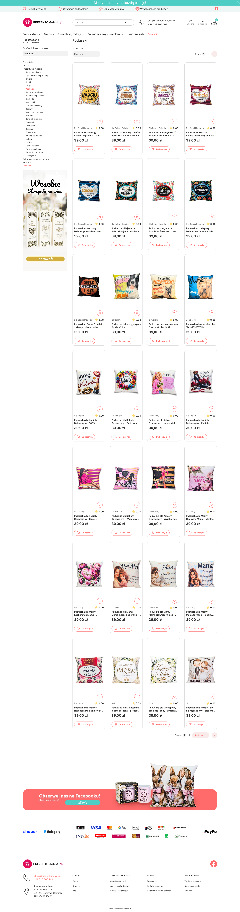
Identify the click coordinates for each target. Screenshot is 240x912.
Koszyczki (30, 125)
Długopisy (30, 85)
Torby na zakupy (33, 149)
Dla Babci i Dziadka (83, 128)
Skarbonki (30, 102)
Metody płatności (118, 881)
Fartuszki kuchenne (34, 152)
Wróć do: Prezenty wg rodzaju (37, 48)
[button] (131, 22)
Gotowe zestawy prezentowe (36, 159)
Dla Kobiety (79, 415)
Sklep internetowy (120, 908)
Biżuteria (29, 115)
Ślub (114, 703)
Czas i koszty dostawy (120, 886)
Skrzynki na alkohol (34, 92)
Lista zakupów (32, 145)
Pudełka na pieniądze (35, 95)
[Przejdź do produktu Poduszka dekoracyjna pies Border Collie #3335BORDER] (126, 286)
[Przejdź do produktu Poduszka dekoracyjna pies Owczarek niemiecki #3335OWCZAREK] (163, 286)
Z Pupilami (116, 320)
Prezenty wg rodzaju (32, 69)
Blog (74, 890)
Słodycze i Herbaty (34, 112)
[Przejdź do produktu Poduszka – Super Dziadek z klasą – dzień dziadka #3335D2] (89, 286)
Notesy (29, 139)
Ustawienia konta (192, 886)
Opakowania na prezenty (37, 75)
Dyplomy (30, 142)
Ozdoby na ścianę (34, 105)
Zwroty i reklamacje (119, 890)
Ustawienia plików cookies (159, 890)
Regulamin (152, 881)
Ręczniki (29, 129)
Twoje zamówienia (192, 881)
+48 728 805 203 (157, 24)
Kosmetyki (30, 122)
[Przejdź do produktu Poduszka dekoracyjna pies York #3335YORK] (201, 286)
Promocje (27, 165)
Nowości (27, 162)
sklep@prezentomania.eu (162, 20)
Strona (197, 54)
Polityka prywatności (156, 886)
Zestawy (29, 109)
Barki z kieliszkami (34, 119)
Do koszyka (87, 149)
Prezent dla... (29, 62)
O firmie (76, 886)
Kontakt (75, 881)
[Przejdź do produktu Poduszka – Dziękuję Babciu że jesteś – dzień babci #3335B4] (89, 94)
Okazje (26, 65)
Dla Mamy (190, 511)
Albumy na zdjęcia (34, 135)
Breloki (29, 79)
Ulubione (188, 890)
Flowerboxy (31, 132)
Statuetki (30, 99)
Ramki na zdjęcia (33, 72)
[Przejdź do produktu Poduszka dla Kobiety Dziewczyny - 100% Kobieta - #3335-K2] (89, 382)
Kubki (28, 82)
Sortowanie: (77, 48)
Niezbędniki (31, 155)
